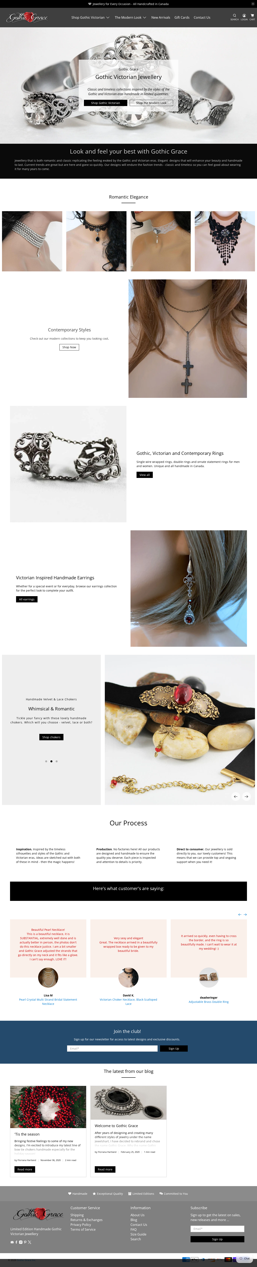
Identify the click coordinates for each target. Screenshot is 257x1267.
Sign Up (174, 1048)
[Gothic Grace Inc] (27, 17)
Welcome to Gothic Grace (116, 1125)
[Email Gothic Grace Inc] (12, 1243)
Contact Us (202, 17)
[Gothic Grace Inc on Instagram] (20, 1243)
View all (145, 475)
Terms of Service (83, 1229)
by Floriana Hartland (25, 1160)
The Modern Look (128, 17)
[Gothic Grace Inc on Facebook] (16, 1243)
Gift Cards (182, 17)
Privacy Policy (80, 1224)
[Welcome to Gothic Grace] (128, 1103)
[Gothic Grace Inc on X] (29, 1243)
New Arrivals (160, 17)
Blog (134, 1220)
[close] (253, 4)
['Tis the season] (48, 1107)
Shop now (51, 748)
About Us (138, 1215)
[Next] (246, 796)
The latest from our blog (128, 1071)
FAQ (134, 1229)
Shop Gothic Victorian (88, 17)
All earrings (27, 599)
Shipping (77, 1215)
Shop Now (69, 347)
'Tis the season (27, 1134)
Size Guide (138, 1234)
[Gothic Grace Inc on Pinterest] (25, 1243)
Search (136, 1239)
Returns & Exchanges (86, 1220)
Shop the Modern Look (151, 103)
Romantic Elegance (128, 197)
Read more (24, 1169)
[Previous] (235, 796)
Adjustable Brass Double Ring (209, 1002)
